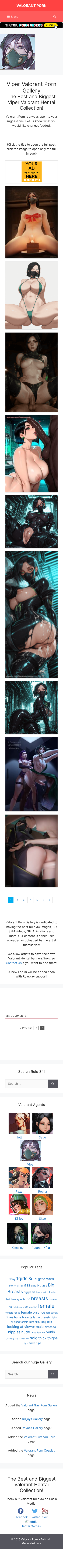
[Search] (53, 1084)
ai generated (44, 1279)
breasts (39, 1298)
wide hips (35, 1343)
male (40, 1327)
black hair (41, 1292)
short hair (25, 1339)
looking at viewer (21, 1327)
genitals (54, 1313)
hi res (9, 1317)
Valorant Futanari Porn (39, 1437)
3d (31, 1278)
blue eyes (16, 1299)
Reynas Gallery (32, 1428)
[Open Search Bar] (54, 16)
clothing (18, 1307)
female (46, 1306)
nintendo (50, 1327)
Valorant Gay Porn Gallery (39, 1405)
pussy (10, 1338)
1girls (21, 1278)
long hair (46, 1321)
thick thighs (48, 1338)
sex (17, 1338)
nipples (14, 1332)
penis (50, 1332)
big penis (29, 1292)
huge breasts (23, 1317)
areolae (20, 1286)
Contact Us (14, 963)
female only (30, 1312)
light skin (34, 1321)
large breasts (42, 1317)
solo (33, 1337)
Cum (25, 1306)
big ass (42, 1285)
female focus (12, 1312)
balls (33, 1285)
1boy (12, 1279)
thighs (25, 1343)
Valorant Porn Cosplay (39, 1450)
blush (26, 1299)
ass (27, 1285)
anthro (12, 1285)
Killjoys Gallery (32, 1419)
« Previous (26, 1027)
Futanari (45, 1312)
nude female (38, 1332)
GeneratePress (31, 1543)
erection (33, 1307)
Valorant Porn (31, 6)
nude (25, 1332)
